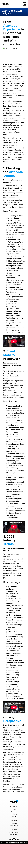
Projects (14, 814)
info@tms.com (14, 832)
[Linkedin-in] (10, 839)
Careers (14, 823)
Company (14, 816)
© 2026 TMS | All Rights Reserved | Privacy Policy (14, 842)
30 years (6, 108)
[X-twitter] (18, 839)
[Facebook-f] (13, 839)
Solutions (14, 810)
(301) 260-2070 (14, 834)
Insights (14, 812)
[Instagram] (15, 839)
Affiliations (14, 825)
